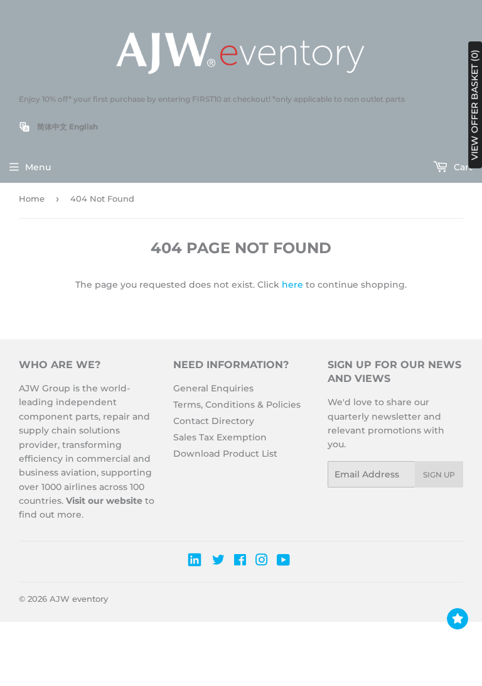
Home (32, 198)
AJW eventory (79, 599)
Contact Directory (213, 421)
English (83, 126)
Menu (38, 167)
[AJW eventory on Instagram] (261, 561)
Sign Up (439, 474)
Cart (462, 167)
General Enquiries (213, 388)
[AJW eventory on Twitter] (218, 561)
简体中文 (52, 126)
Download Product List (225, 453)
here (292, 284)
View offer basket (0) (474, 105)
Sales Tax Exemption (220, 437)
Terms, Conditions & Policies (237, 404)
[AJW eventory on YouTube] (283, 561)
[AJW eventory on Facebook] (240, 561)
